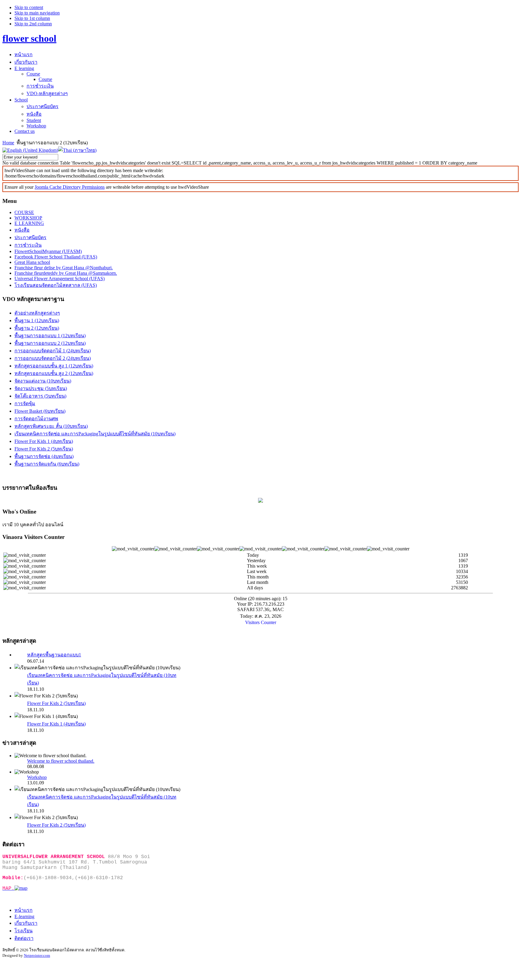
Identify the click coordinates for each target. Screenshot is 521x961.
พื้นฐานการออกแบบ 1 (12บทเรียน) (50, 335)
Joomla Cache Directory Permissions (70, 187)
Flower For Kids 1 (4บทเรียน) (43, 441)
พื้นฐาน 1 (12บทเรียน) (36, 320)
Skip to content (28, 7)
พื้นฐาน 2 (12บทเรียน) (36, 328)
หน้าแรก (23, 910)
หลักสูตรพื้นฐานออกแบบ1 (54, 654)
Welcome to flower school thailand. (60, 761)
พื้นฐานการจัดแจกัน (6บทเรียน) (46, 463)
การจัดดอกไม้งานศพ (36, 418)
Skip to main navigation (37, 12)
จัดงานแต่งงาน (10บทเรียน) (42, 380)
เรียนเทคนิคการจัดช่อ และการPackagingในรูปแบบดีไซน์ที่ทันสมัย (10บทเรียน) (94, 433)
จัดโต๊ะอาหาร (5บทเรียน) (40, 396)
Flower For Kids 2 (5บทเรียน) (43, 448)
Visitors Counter (260, 622)
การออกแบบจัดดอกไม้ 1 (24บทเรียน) (52, 350)
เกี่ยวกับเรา (25, 923)
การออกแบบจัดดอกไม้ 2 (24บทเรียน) (52, 358)
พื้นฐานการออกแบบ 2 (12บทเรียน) (50, 343)
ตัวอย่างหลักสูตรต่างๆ (37, 313)
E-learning (24, 916)
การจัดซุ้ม (24, 403)
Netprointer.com (37, 955)
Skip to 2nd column (33, 23)
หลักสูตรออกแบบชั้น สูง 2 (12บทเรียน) (53, 373)
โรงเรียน (23, 930)
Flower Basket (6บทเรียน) (39, 411)
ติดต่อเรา (23, 938)
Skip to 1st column (32, 18)
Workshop (37, 777)
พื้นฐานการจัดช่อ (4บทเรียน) (44, 456)
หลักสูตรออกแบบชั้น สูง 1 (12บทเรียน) (53, 365)
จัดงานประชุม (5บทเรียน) (40, 388)
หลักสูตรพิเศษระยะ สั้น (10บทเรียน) (51, 426)
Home (8, 142)
